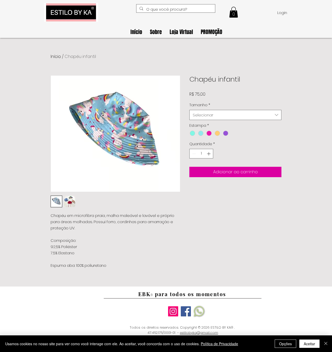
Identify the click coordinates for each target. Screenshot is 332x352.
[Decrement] (193, 153)
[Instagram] (173, 311)
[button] (233, 12)
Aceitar (309, 343)
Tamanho (199, 105)
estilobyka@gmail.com (199, 332)
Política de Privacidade (219, 343)
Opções (285, 343)
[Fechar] (326, 344)
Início (56, 56)
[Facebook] (186, 311)
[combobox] (235, 115)
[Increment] (209, 153)
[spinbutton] (201, 153)
